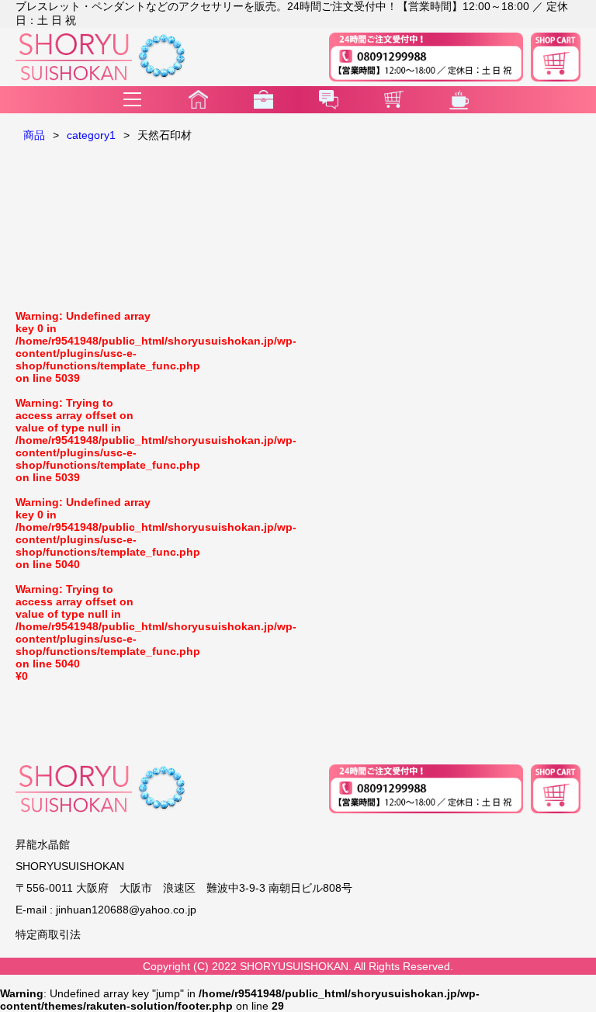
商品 (34, 135)
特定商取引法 (48, 934)
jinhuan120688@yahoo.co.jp (126, 909)
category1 (91, 135)
